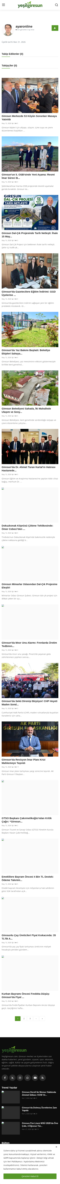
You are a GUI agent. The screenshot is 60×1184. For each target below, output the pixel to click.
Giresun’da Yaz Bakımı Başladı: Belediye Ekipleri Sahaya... (26, 352)
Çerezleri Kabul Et (30, 1176)
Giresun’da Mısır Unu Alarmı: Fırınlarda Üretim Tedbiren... (29, 644)
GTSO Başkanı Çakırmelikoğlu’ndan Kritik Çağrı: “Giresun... (27, 820)
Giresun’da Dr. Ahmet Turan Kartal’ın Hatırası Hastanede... (28, 469)
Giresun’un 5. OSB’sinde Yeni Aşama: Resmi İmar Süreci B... (28, 176)
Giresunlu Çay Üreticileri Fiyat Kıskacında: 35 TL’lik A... (29, 937)
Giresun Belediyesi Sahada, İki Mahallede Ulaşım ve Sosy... (26, 410)
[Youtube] (35, 1077)
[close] (56, 1146)
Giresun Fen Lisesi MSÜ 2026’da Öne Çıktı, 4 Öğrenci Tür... (40, 1124)
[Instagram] (20, 1077)
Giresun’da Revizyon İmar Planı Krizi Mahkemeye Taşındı (23, 761)
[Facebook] (5, 1077)
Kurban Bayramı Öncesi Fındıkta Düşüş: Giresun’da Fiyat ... (26, 995)
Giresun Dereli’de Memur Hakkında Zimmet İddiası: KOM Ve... (39, 1093)
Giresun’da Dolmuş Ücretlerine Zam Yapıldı (39, 1109)
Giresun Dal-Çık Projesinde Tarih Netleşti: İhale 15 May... (30, 235)
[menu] (3, 5)
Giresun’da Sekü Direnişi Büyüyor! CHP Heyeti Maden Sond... (29, 703)
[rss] (42, 1077)
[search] (56, 5)
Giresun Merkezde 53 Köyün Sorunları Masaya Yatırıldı (29, 118)
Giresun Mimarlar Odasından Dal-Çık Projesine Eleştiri (29, 586)
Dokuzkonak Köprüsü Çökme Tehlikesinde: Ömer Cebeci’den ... (27, 527)
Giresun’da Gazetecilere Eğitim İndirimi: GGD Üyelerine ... (29, 293)
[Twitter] (12, 1077)
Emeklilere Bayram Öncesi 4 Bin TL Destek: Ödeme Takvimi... (28, 878)
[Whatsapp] (27, 1077)
